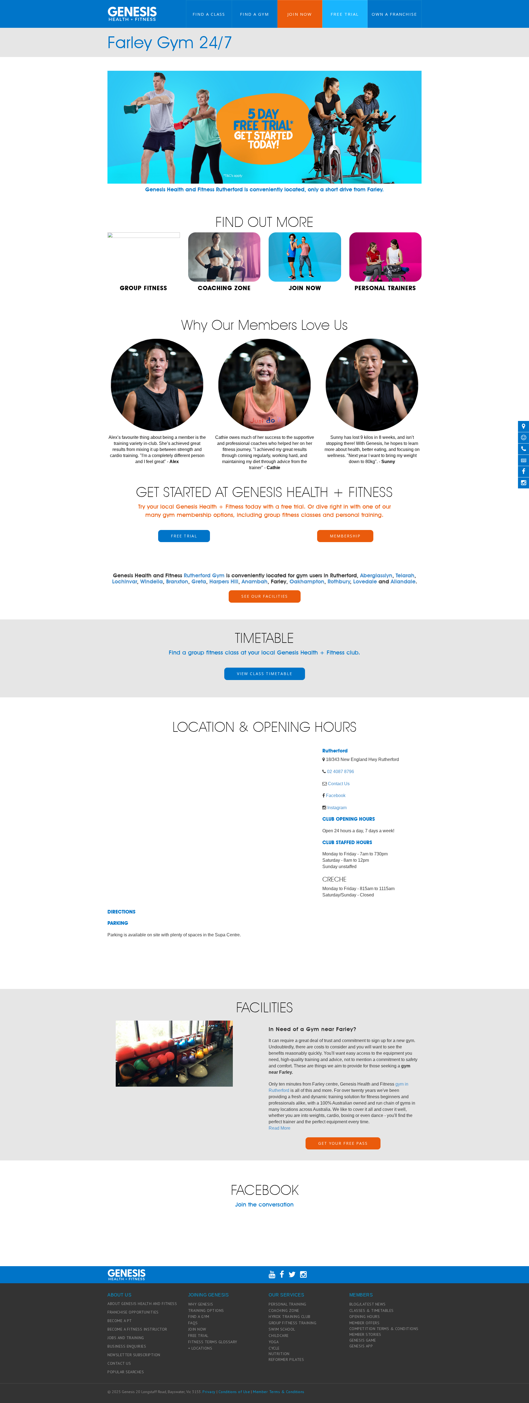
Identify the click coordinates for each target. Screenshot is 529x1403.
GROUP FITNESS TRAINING (292, 1322)
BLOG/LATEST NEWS (367, 1304)
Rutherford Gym (204, 575)
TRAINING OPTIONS (206, 1310)
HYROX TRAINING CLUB (290, 1316)
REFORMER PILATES (286, 1359)
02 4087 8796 (340, 771)
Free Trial (345, 14)
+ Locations (200, 1348)
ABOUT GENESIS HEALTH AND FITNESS (142, 1303)
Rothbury (339, 581)
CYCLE (274, 1348)
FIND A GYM (198, 1316)
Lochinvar (124, 581)
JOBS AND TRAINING (125, 1337)
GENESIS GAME (362, 1340)
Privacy (209, 1391)
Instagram (337, 807)
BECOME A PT (119, 1320)
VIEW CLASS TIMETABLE (264, 673)
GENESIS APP (361, 1346)
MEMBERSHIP (345, 536)
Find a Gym (254, 14)
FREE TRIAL (184, 536)
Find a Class (209, 14)
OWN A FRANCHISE (394, 14)
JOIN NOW (197, 1329)
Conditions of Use (234, 1391)
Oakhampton (307, 581)
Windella (151, 581)
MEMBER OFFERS (364, 1322)
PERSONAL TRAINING (287, 1304)
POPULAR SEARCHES (125, 1371)
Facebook (336, 795)
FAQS (193, 1322)
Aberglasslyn (376, 575)
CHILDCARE (279, 1335)
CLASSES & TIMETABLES (371, 1310)
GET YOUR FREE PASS (343, 1143)
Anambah (255, 581)
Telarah (405, 575)
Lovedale (365, 581)
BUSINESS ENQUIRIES (126, 1346)
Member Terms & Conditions (278, 1391)
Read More (279, 1128)
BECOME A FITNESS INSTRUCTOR (137, 1329)
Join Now (299, 14)
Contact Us (339, 783)
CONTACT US (119, 1363)
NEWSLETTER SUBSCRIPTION (133, 1354)
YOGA (274, 1341)
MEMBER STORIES (365, 1334)
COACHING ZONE (284, 1310)
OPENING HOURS (364, 1316)
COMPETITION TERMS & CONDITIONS (384, 1328)
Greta (198, 581)
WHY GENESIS (200, 1304)
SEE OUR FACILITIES (264, 596)
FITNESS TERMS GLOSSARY (212, 1341)
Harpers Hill (223, 581)
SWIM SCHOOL (282, 1329)
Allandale (403, 581)
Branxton (177, 581)
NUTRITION (279, 1353)
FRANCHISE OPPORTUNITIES (133, 1312)
